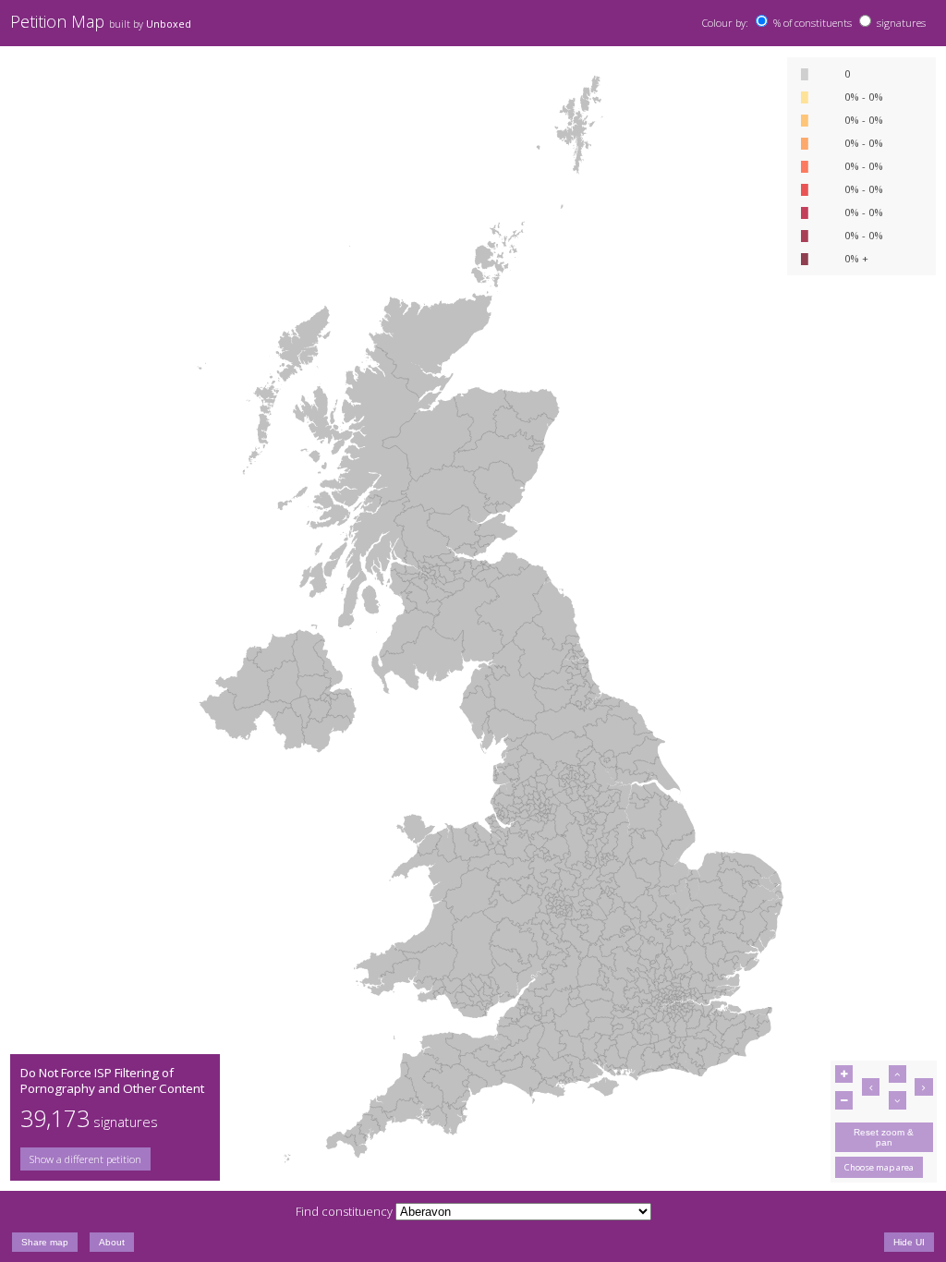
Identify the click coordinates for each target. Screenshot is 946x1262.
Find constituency (344, 1211)
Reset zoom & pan (884, 1137)
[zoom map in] (844, 1074)
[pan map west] (870, 1087)
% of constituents (812, 23)
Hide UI (909, 1242)
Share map (44, 1242)
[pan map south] (897, 1100)
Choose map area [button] (879, 1167)
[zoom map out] (844, 1100)
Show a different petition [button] (85, 1159)
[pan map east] (923, 1087)
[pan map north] (897, 1074)
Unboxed (168, 24)
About (112, 1242)
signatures (901, 23)
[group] (115, 1159)
